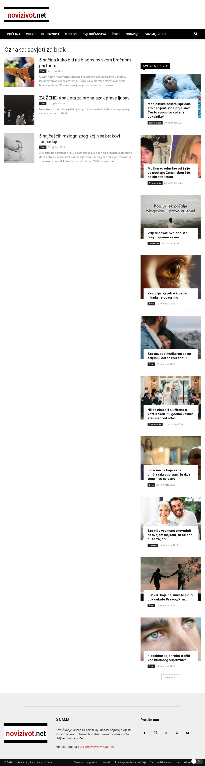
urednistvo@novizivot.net (97, 747)
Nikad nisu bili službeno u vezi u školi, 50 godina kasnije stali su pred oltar (171, 414)
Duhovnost (50, 34)
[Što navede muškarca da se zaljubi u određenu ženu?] (171, 337)
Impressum (92, 762)
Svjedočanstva (94, 34)
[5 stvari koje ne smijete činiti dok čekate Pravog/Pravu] (171, 579)
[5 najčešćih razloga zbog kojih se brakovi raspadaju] (19, 148)
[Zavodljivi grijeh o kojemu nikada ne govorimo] (171, 277)
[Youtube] (188, 733)
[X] (177, 733)
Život (116, 34)
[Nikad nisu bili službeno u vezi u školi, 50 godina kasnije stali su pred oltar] (171, 398)
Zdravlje (132, 34)
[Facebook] (145, 733)
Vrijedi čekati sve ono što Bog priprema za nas (167, 235)
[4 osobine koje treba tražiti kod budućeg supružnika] (171, 639)
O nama (78, 762)
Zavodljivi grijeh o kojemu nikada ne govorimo (167, 295)
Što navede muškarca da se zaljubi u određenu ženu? (169, 356)
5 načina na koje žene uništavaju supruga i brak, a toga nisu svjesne (169, 474)
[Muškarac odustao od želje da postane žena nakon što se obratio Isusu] (171, 156)
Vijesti (31, 34)
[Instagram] (155, 733)
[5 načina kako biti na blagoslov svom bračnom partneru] (19, 72)
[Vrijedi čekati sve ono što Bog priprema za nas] (171, 217)
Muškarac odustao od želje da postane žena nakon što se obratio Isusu (169, 172)
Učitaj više (169, 677)
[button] (196, 34)
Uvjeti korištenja (184, 762)
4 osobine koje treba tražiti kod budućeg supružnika (169, 658)
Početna (13, 34)
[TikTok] (166, 733)
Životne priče (155, 183)
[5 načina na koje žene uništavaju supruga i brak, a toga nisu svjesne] (171, 458)
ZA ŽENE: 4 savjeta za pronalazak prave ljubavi (85, 97)
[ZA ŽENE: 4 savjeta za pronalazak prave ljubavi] (19, 110)
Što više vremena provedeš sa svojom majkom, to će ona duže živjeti (170, 535)
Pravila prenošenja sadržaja (130, 762)
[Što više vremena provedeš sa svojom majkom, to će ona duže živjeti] (171, 518)
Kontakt (107, 762)
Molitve (71, 34)
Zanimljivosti (155, 34)
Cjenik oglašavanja (160, 762)
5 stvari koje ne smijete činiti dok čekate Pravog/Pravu (170, 597)
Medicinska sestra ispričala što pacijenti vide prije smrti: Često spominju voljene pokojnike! (170, 110)
